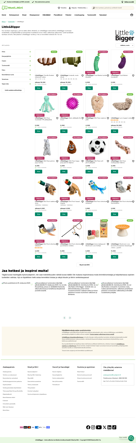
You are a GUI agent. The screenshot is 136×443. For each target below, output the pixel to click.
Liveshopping (79, 15)
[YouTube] (98, 427)
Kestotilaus (6, 410)
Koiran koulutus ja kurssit (84, 375)
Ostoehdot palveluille (9, 404)
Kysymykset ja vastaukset (10, 378)
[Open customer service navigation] (131, 438)
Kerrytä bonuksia (57, 381)
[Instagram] (93, 427)
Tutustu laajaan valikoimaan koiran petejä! (102, 334)
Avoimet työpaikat (33, 391)
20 (63, 79)
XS (36, 79)
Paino (3, 70)
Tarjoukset (103, 15)
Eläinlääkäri (47, 15)
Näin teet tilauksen (8, 407)
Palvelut (68, 15)
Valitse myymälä (129, 2)
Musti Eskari (80, 371)
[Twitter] (104, 427)
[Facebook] (88, 427)
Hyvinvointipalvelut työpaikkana (37, 394)
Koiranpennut (14, 15)
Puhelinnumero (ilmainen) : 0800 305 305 (115, 378)
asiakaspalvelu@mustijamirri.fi (112, 375)
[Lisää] (57, 76)
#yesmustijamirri (32, 371)
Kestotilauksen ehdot (9, 397)
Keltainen (113, 247)
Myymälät (30, 378)
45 (61, 79)
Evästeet (5, 400)
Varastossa (5, 79)
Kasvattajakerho (57, 375)
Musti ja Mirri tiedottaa (34, 375)
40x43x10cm (38, 205)
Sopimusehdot (7, 384)
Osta (38, 88)
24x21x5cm (69, 205)
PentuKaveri (56, 384)
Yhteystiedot (31, 388)
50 (76, 79)
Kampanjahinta (6, 56)
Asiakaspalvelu (7, 371)
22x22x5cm (45, 205)
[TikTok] (114, 427)
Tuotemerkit (91, 15)
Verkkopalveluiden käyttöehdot (12, 388)
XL (44, 79)
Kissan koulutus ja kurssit (84, 378)
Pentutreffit (80, 381)
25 (66, 79)
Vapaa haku (5, 84)
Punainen (119, 247)
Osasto (4, 61)
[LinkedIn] (109, 427)
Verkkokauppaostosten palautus (12, 381)
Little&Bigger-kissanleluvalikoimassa (72, 337)
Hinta (3, 52)
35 (71, 79)
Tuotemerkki (6, 65)
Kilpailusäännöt (7, 394)
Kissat (24, 15)
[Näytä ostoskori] (132, 15)
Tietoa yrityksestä (33, 384)
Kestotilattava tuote (8, 75)
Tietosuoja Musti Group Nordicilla (13, 391)
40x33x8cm (63, 205)
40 (73, 79)
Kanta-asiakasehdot (58, 378)
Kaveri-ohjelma (56, 371)
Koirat (4, 15)
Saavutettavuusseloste (34, 381)
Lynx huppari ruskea (121, 118)
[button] (17, 298)
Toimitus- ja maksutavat (10, 375)
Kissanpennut (34, 15)
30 (68, 79)
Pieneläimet (58, 15)
